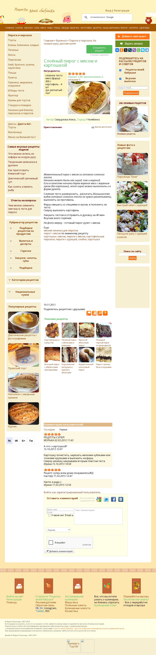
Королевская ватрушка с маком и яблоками (68, 368)
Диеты (12, 124)
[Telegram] (147, 50)
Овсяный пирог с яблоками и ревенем (69, 342)
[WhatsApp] (138, 50)
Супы (36, 27)
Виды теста (17, 90)
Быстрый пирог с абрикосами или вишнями (51, 367)
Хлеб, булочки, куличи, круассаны (21, 66)
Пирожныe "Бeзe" (127, 176)
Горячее (26, 251)
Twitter (40, 611)
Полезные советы (75, 605)
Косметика (71, 611)
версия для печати (103, 127)
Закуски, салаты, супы (26, 259)
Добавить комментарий (61, 551)
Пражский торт (17, 368)
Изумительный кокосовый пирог (86, 367)
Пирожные (14, 59)
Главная (9, 27)
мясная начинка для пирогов (61, 230)
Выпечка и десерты (26, 242)
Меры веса (71, 602)
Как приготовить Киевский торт (18, 171)
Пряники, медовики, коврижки (20, 84)
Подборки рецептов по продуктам (25, 230)
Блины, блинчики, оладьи (23, 45)
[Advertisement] (70, 151)
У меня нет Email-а (62, 515)
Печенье (13, 50)
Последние (49, 429)
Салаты (19, 27)
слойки (82, 239)
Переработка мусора (136, 596)
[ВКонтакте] (117, 50)
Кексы (11, 54)
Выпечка (74, 27)
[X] (126, 50)
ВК (41, 608)
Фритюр (13, 95)
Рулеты (12, 77)
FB (37, 608)
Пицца (12, 72)
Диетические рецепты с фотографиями (22, 336)
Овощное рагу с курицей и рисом (132, 235)
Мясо (43, 27)
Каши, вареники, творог (115, 27)
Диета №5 (24, 124)
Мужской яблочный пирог (84, 342)
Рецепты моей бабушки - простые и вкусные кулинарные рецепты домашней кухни (88, 628)
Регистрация (121, 10)
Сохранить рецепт (99, 49)
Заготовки (86, 27)
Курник (12, 426)
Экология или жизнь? (136, 599)
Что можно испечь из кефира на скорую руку (22, 155)
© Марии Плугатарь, (19, 635)
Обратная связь (45, 605)
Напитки (133, 27)
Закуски (28, 27)
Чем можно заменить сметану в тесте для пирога (21, 209)
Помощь (11, 602)
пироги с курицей (66, 239)
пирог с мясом (52, 233)
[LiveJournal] (130, 50)
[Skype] (143, 50)
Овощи (65, 27)
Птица (57, 27)
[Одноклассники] (121, 50)
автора (84, 626)
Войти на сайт (14, 596)
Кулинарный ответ (105, 605)
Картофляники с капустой (52, 341)
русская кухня (68, 43)
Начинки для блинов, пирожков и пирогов (20, 111)
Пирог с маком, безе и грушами (103, 365)
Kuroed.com (72, 631)
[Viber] (134, 50)
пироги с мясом (76, 236)
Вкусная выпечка (130, 80)
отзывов (74, 79)
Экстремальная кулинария (74, 598)
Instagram (50, 608)
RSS (47, 611)
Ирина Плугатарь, (14, 621)
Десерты (97, 27)
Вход (108, 10)
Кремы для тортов (19, 100)
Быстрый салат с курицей (132, 205)
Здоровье (144, 27)
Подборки (26, 268)
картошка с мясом (55, 236)
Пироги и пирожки (80, 40)
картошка (94, 239)
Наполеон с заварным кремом (21, 396)
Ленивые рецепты (126, 133)
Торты (12, 40)
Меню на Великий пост (22, 137)
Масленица (15, 132)
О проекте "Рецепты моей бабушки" (48, 598)
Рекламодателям (46, 602)
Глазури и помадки (19, 105)
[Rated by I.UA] (87, 652)
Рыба (50, 27)
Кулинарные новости (77, 608)
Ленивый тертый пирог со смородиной (103, 342)
